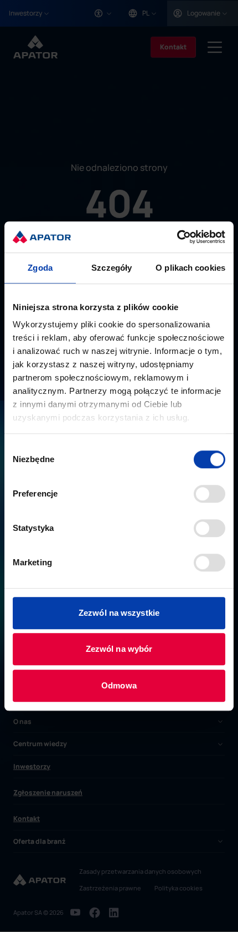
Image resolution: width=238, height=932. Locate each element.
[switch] (209, 494)
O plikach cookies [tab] (190, 267)
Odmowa (119, 685)
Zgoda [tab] (40, 267)
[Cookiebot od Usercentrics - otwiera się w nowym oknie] (176, 237)
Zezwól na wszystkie (119, 612)
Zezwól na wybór (119, 649)
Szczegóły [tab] (111, 267)
